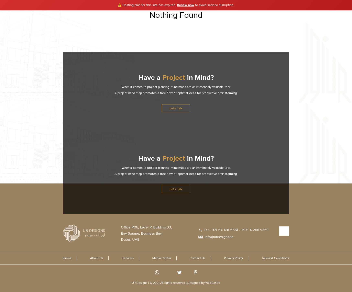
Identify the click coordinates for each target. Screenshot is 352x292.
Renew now (185, 5)
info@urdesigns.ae (219, 237)
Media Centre (186, 23)
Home (67, 258)
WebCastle (212, 283)
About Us (134, 23)
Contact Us (208, 23)
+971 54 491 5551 (224, 230)
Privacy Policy (233, 258)
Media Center (161, 258)
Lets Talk (176, 108)
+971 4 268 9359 (254, 230)
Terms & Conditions (275, 258)
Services (151, 23)
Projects (167, 23)
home (120, 23)
